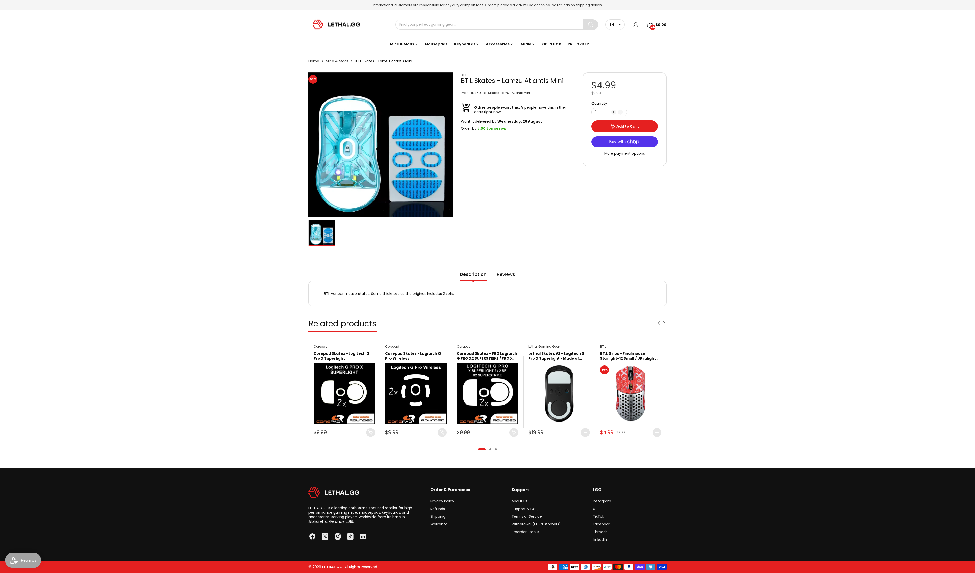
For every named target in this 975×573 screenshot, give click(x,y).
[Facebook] (312, 536)
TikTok (598, 516)
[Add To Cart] (370, 432)
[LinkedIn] (363, 536)
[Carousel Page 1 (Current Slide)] (482, 449)
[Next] (658, 323)
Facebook (601, 524)
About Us (519, 501)
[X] (325, 536)
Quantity (599, 103)
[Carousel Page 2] (490, 449)
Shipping (437, 516)
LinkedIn (600, 539)
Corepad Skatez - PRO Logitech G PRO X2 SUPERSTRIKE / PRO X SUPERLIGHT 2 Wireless (487, 356)
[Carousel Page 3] (496, 449)
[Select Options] (585, 432)
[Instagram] (338, 536)
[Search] (590, 24)
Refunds (437, 508)
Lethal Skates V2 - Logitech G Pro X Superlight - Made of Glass (556, 356)
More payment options (624, 153)
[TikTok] (350, 536)
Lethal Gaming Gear (544, 346)
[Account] (635, 24)
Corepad (321, 346)
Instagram (602, 501)
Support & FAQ (525, 508)
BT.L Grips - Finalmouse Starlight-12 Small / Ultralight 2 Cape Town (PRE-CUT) (629, 356)
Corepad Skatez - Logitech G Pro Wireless (413, 356)
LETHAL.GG (332, 566)
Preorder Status (525, 531)
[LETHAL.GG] (336, 24)
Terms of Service (527, 516)
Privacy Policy (442, 501)
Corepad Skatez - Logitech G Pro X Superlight (341, 356)
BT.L (464, 75)
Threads (600, 531)
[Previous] (664, 323)
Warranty (438, 524)
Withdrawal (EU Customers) (536, 524)
